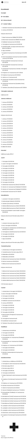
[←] (5, 2)
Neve (2, 437)
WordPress (10, 437)
